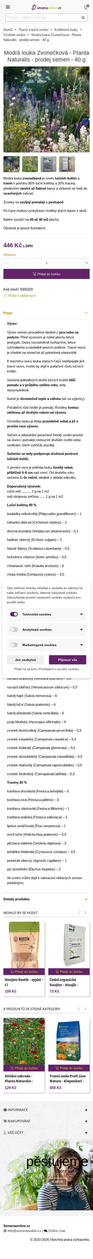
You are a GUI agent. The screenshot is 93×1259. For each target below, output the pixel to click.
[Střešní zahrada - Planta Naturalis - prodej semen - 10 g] (24, 1041)
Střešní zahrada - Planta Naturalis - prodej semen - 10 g (20, 1081)
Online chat (56, 1231)
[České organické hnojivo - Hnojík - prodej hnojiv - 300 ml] (69, 945)
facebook (57, 1181)
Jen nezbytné (25, 659)
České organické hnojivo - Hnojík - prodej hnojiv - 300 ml (68, 985)
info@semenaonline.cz (24, 1231)
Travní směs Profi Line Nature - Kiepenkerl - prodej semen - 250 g (68, 1081)
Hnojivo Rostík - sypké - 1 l (24, 982)
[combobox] (43, 17)
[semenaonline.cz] (46, 6)
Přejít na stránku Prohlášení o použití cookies (46, 669)
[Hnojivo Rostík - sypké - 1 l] (24, 945)
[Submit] (83, 17)
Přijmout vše (67, 659)
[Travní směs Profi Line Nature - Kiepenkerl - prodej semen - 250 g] (69, 1041)
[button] (46, 313)
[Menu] (7, 6)
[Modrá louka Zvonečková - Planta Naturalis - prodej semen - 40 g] (46, 109)
